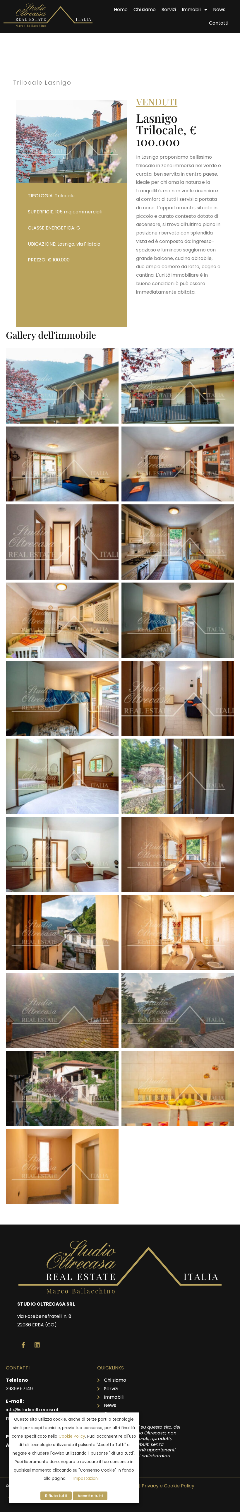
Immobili (191, 9)
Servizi (169, 9)
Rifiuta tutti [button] (56, 1496)
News (219, 9)
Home (121, 9)
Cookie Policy (72, 1436)
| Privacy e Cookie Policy (166, 1485)
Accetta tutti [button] (90, 1496)
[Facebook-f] (23, 1345)
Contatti (218, 23)
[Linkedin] (37, 1345)
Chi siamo (144, 9)
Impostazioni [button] (86, 1478)
